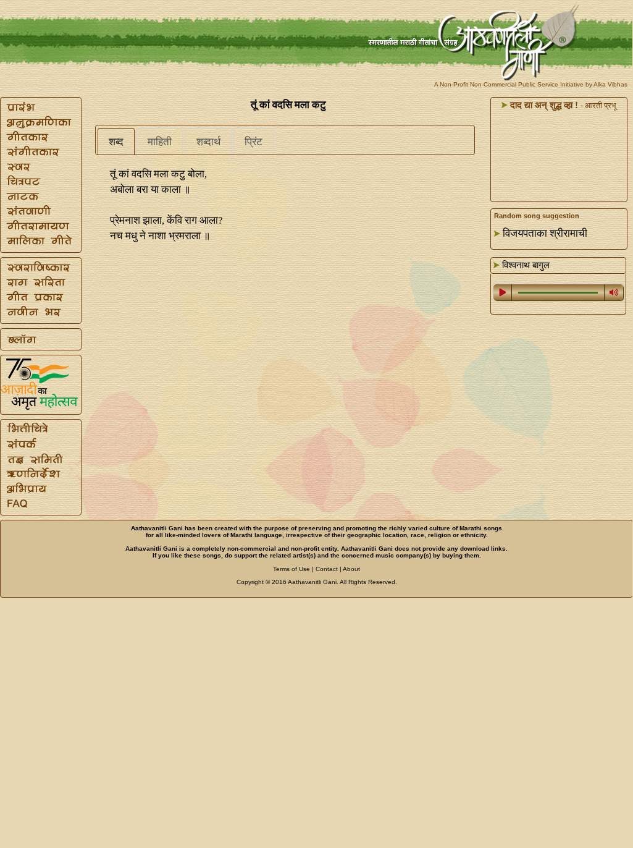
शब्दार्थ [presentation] (208, 142)
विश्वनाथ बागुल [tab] (525, 265)
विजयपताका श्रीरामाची (545, 233)
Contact (327, 569)
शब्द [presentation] (116, 142)
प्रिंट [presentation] (253, 142)
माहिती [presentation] (160, 142)
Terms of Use (291, 569)
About (351, 569)
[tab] (116, 141)
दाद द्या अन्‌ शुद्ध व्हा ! (543, 105)
